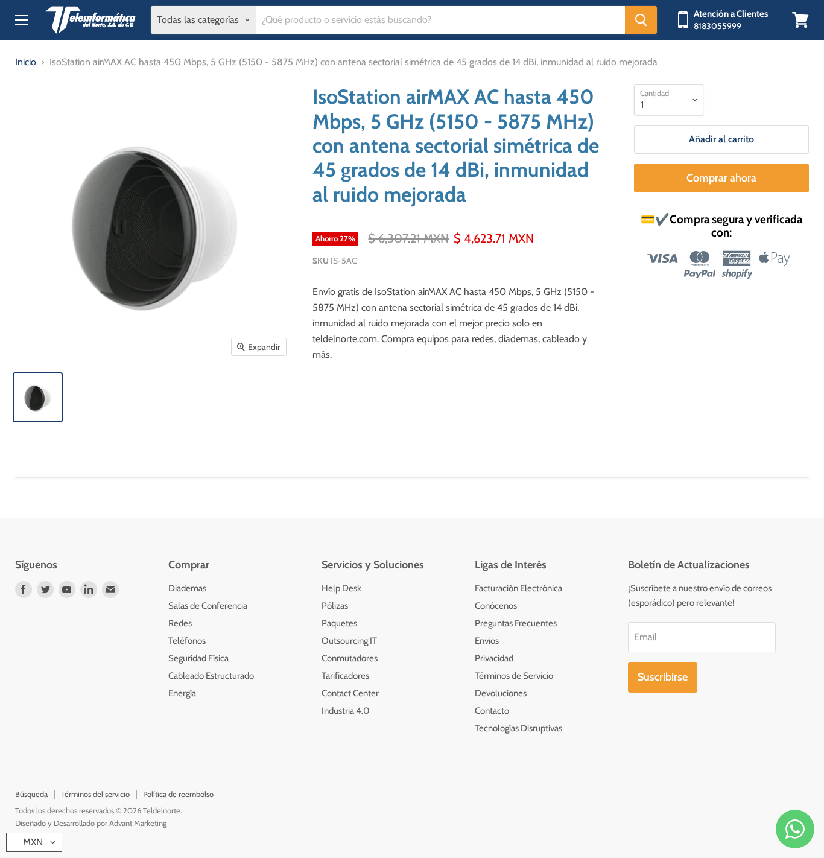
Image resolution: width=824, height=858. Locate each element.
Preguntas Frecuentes (516, 623)
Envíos (487, 640)
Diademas (187, 588)
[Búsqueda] (641, 20)
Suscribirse (663, 677)
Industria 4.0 (345, 710)
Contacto (492, 710)
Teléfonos (187, 640)
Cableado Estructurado (211, 675)
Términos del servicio (95, 794)
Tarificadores (345, 675)
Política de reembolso (178, 794)
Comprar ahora (721, 178)
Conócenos (496, 605)
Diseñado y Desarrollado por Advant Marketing (90, 823)
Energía (182, 693)
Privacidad (494, 658)
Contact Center (350, 693)
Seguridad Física (198, 658)
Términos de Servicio (514, 675)
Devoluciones (501, 693)
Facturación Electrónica (518, 588)
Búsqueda (31, 794)
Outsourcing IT (349, 640)
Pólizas (335, 605)
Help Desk (341, 588)
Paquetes (339, 623)
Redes (180, 623)
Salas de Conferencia (207, 605)
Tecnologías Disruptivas (518, 728)
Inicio (25, 62)
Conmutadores (350, 658)
